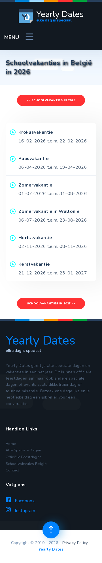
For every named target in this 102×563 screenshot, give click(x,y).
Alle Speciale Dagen (23, 450)
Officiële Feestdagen (23, 457)
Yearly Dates (51, 549)
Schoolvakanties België (26, 463)
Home (11, 443)
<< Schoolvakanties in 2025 (51, 100)
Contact (12, 470)
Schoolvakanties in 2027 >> (51, 304)
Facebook (24, 501)
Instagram (24, 511)
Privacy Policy (75, 542)
